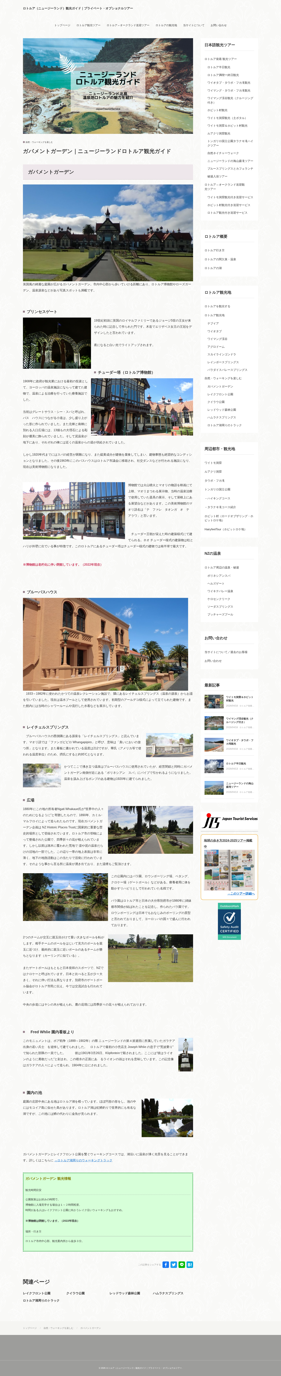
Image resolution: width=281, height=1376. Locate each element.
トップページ (62, 25)
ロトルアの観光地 (166, 25)
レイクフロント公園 (36, 1293)
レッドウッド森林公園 (125, 1293)
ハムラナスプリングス (168, 1293)
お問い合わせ (219, 25)
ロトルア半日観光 (236, 763)
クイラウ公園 (75, 1293)
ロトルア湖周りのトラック (41, 1300)
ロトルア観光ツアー (88, 25)
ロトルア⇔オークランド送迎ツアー (128, 25)
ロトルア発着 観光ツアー (246, 706)
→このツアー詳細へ (241, 893)
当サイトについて (194, 25)
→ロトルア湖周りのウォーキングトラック (83, 1160)
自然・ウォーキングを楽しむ (39, 142)
